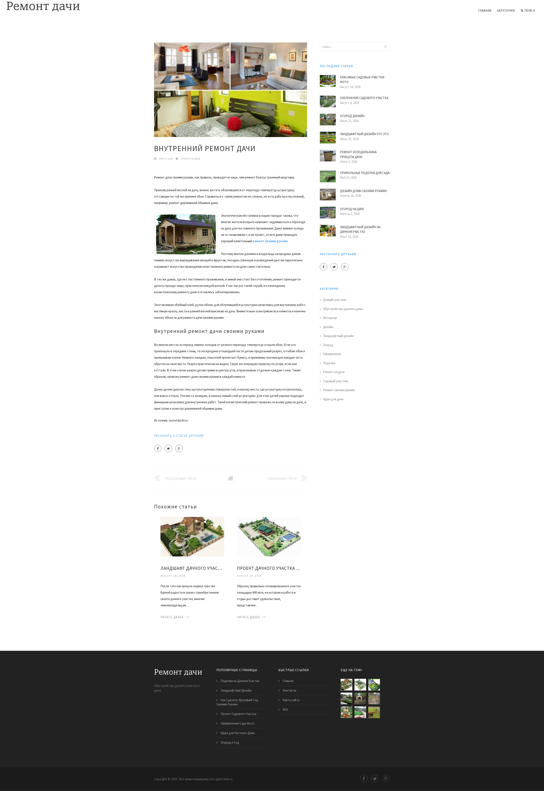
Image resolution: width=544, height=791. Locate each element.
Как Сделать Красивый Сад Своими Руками (237, 702)
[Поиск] (385, 46)
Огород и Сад (230, 742)
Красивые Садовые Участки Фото (362, 79)
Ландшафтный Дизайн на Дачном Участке (360, 229)
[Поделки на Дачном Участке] (346, 712)
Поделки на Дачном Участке (240, 681)
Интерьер (330, 318)
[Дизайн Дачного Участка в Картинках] (346, 698)
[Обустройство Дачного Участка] (374, 712)
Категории (506, 10)
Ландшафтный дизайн (338, 336)
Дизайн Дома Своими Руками (363, 191)
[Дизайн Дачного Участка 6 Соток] (360, 712)
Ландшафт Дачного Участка (192, 568)
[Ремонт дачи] (43, 7)
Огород (328, 345)
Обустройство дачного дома (343, 309)
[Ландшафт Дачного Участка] (192, 536)
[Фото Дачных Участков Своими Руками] (360, 698)
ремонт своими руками (270, 241)
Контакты (289, 690)
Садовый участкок (335, 381)
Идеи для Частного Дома (238, 733)
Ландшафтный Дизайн (236, 690)
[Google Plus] (179, 448)
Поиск (529, 10)
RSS (285, 710)
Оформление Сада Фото (237, 723)
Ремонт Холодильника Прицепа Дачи (358, 154)
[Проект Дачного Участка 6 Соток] (269, 536)
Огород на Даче (352, 209)
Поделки (329, 363)
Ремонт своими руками (339, 390)
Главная (485, 10)
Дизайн (328, 327)
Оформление (332, 354)
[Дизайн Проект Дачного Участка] (374, 685)
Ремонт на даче (190, 158)
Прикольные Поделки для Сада (365, 173)
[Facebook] (158, 448)
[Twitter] (168, 448)
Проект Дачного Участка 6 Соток (269, 568)
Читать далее (172, 617)
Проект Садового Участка (238, 714)
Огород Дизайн (352, 116)
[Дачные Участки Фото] (374, 698)
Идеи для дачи (333, 399)
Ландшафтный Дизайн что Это (364, 134)
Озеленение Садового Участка (364, 98)
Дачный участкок (334, 300)
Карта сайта (291, 700)
